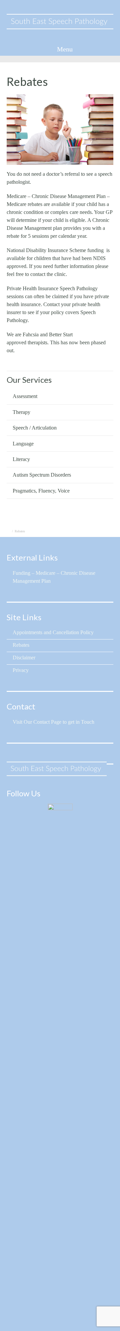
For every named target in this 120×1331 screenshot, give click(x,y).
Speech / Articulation (35, 428)
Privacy (21, 670)
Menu (64, 49)
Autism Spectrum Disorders (42, 475)
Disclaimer (24, 657)
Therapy (21, 412)
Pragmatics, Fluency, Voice (41, 491)
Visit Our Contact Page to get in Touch (53, 722)
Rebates (21, 645)
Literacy (21, 459)
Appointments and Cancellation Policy (53, 632)
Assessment (25, 396)
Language (23, 443)
